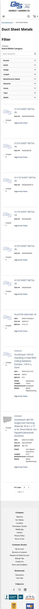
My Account (19, 549)
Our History (19, 520)
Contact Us (19, 561)
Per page (17, 487)
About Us (19, 517)
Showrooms (19, 575)
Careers (19, 532)
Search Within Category (12, 48)
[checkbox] (3, 121)
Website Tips (19, 558)
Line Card (19, 578)
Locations (19, 523)
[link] (16, 491)
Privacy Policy (19, 536)
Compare (8, 121)
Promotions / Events (19, 526)
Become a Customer (19, 552)
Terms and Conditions (19, 565)
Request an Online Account (19, 555)
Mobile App (19, 529)
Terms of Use (19, 539)
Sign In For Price (20, 123)
